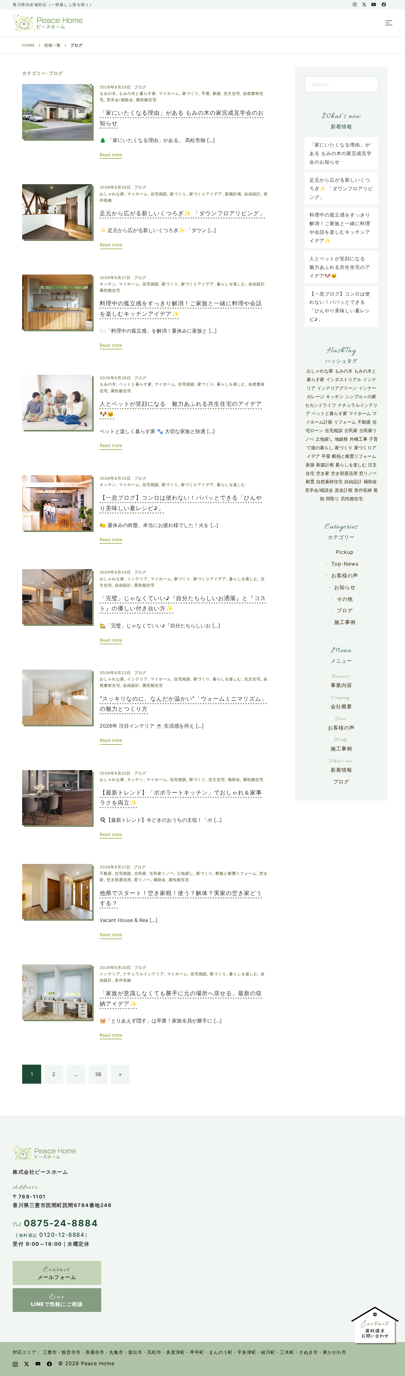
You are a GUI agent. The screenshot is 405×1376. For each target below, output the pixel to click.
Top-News (344, 564)
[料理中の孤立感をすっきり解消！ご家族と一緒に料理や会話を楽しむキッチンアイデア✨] (57, 312)
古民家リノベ (161, 873)
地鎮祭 (341, 439)
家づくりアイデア (205, 193)
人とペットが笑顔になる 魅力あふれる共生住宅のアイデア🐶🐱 (339, 267)
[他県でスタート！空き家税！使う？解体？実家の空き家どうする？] (57, 901)
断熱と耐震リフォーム (236, 873)
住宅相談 (159, 193)
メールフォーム (57, 1277)
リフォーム (345, 422)
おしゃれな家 (112, 193)
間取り (332, 498)
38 (98, 1074)
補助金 (234, 779)
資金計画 (343, 490)
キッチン (108, 284)
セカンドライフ (320, 405)
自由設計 (252, 193)
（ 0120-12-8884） (52, 1234)
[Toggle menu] (388, 23)
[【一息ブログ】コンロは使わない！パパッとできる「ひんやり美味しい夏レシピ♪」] (57, 509)
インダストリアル (343, 379)
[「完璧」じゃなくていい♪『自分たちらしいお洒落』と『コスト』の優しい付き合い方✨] (57, 606)
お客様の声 (344, 575)
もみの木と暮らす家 (137, 93)
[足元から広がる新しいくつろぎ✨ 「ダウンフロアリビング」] (57, 216)
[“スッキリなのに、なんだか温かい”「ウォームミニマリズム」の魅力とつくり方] (57, 707)
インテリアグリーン (337, 388)
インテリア (137, 578)
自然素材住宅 (329, 481)
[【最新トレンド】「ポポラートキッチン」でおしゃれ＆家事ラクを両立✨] (57, 804)
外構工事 (358, 439)
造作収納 (123, 980)
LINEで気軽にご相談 (57, 1304)
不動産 (106, 873)
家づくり (190, 93)
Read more (111, 154)
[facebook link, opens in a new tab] (383, 4)
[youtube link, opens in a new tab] (373, 4)
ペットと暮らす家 (135, 384)
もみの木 (108, 93)
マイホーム (169, 93)
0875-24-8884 (61, 1223)
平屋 (206, 93)
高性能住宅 (146, 99)
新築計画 (233, 193)
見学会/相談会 (120, 99)
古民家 (140, 873)
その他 (345, 599)
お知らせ (345, 587)
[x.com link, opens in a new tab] (363, 4)
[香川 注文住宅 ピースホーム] (48, 22)
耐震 (310, 481)
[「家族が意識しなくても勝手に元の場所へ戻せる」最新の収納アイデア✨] (57, 1002)
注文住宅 (232, 93)
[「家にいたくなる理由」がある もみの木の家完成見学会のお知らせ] (57, 121)
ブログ (140, 87)
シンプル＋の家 (360, 396)
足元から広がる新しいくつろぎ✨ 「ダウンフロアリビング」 (182, 213)
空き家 (322, 473)
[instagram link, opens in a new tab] (354, 4)
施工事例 (345, 622)
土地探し (185, 873)
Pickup (345, 552)
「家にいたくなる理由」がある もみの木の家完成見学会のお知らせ (340, 153)
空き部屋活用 (119, 879)
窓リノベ (142, 879)
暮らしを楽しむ (231, 284)
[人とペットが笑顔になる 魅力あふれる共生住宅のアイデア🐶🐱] (57, 412)
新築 (217, 93)
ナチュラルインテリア (143, 973)
